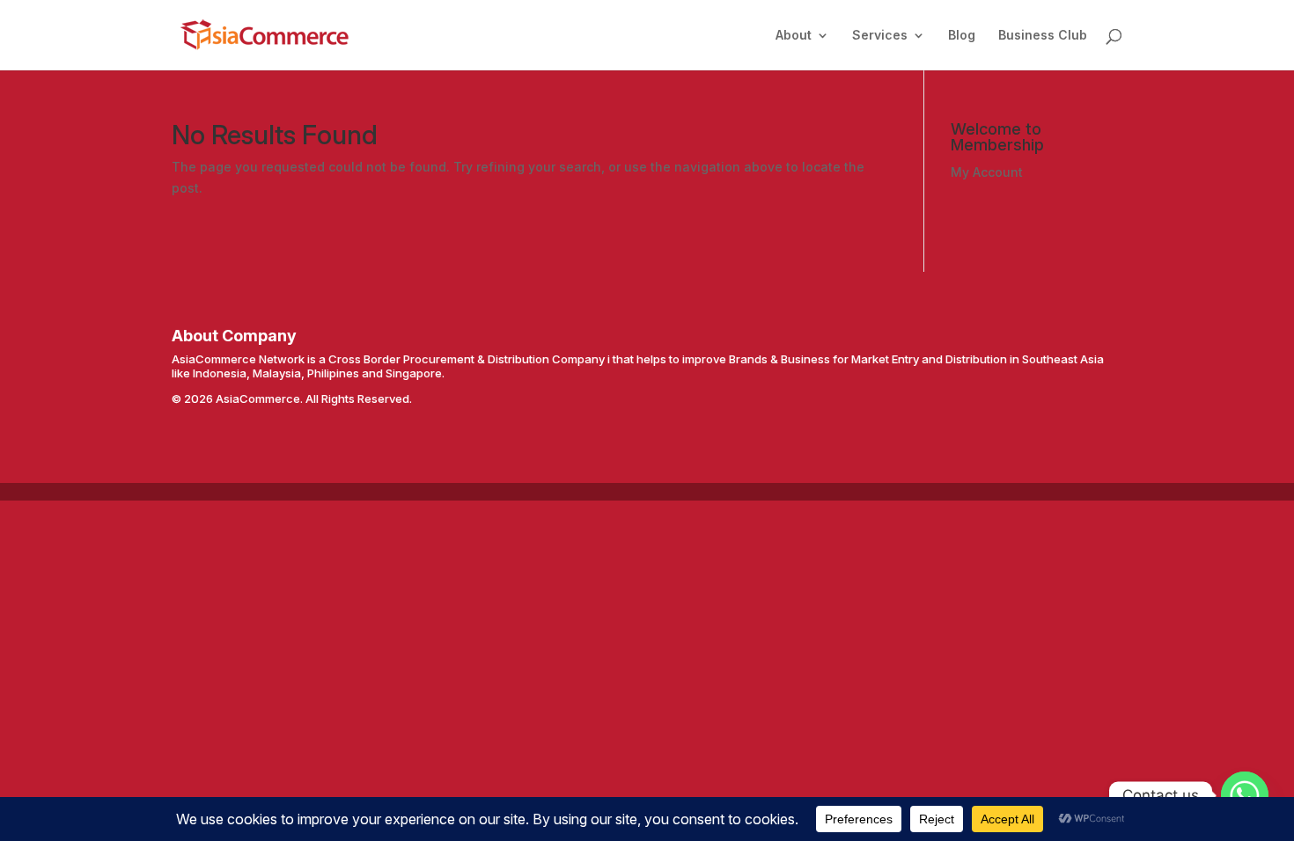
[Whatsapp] (1244, 795)
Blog (961, 35)
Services (880, 35)
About (794, 35)
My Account (987, 172)
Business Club (1042, 35)
